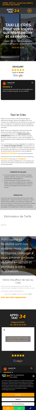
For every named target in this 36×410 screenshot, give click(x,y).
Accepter (18, 395)
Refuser (18, 399)
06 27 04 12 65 (18, 48)
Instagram (21, 159)
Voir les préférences (18, 404)
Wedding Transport (9, 153)
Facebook (5, 159)
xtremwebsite (11, 306)
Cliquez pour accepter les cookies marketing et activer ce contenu (18, 339)
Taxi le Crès (21, 304)
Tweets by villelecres (18, 339)
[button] (33, 376)
